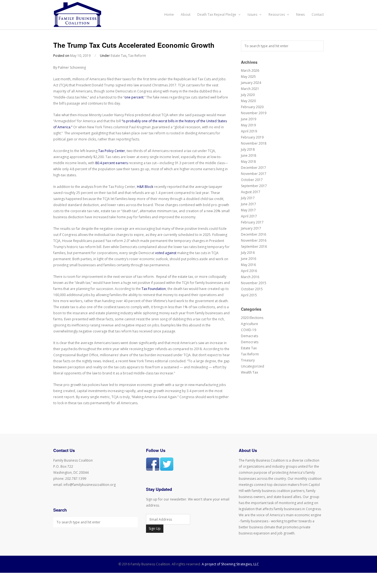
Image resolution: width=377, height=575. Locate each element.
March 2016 (250, 277)
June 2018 (248, 155)
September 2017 (254, 185)
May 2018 (248, 161)
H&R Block (145, 186)
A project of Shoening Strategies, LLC (230, 564)
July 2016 (248, 252)
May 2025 (248, 76)
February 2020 (252, 107)
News (300, 14)
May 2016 (248, 264)
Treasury (248, 360)
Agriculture (249, 323)
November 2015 (253, 283)
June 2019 (248, 119)
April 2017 (249, 216)
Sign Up (155, 528)
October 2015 (252, 289)
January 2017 (251, 228)
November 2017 (253, 173)
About (185, 14)
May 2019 (248, 125)
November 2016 (253, 240)
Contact (318, 14)
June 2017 (248, 204)
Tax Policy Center (111, 150)
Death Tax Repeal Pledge (217, 14)
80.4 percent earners (111, 163)
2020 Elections (252, 317)
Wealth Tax (249, 372)
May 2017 (248, 210)
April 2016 (249, 270)
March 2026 (250, 70)
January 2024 (251, 82)
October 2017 (252, 179)
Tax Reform (137, 55)
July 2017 (248, 198)
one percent (134, 97)
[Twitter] (166, 469)
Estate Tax (118, 55)
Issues (253, 14)
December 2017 (253, 167)
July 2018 (248, 149)
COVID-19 (248, 330)
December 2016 (253, 234)
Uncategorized (252, 366)
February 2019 (252, 137)
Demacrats (249, 336)
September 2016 (254, 246)
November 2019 (253, 113)
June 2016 (248, 258)
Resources (277, 14)
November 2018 (253, 143)
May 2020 (248, 101)
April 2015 (249, 295)
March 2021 (250, 88)
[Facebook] (152, 469)
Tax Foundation (154, 288)
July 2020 (248, 94)
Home (169, 14)
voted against (165, 253)
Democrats (249, 342)
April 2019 (249, 131)
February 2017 (252, 222)
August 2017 (250, 192)
